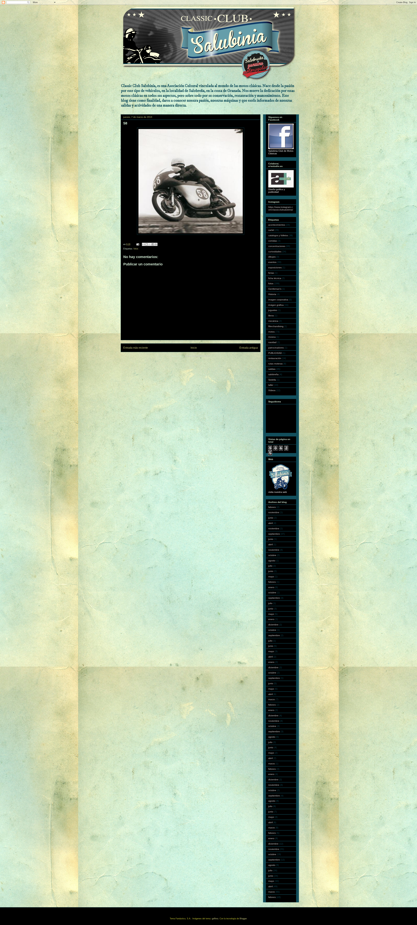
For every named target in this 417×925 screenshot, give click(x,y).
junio (270, 517)
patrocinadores (276, 347)
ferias (271, 273)
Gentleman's (274, 289)
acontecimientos (276, 225)
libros (271, 315)
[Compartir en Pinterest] (156, 244)
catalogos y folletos (278, 235)
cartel (271, 230)
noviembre (273, 512)
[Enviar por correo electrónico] (143, 244)
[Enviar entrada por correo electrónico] (137, 244)
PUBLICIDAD (275, 353)
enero (271, 587)
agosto (271, 560)
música (272, 337)
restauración (274, 358)
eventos (272, 262)
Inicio (194, 347)
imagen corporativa (278, 299)
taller (270, 385)
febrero (272, 507)
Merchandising (275, 326)
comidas (272, 240)
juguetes (272, 310)
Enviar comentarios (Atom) (197, 356)
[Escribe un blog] (146, 244)
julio (270, 565)
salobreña (273, 374)
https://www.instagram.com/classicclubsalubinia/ (280, 208)
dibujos (272, 256)
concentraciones (276, 246)
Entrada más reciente (135, 347)
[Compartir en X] (149, 244)
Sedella (272, 379)
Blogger (243, 918)
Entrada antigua (248, 347)
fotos (136, 248)
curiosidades (274, 251)
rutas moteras (275, 363)
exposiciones (275, 267)
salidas (271, 369)
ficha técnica (274, 278)
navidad (272, 342)
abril (270, 523)
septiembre (274, 534)
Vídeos (271, 390)
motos (271, 331)
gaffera (215, 918)
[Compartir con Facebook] (152, 244)
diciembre (273, 624)
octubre (272, 555)
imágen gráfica (276, 305)
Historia (272, 294)
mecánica (273, 321)
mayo (271, 576)
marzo (271, 699)
